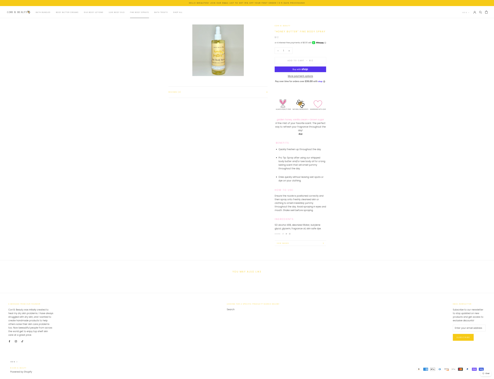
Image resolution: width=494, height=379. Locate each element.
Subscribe (463, 337)
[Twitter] (286, 234)
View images (283, 243)
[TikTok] (22, 341)
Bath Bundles (43, 12)
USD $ (464, 13)
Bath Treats (161, 12)
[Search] (480, 12)
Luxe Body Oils (117, 12)
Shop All (177, 12)
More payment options (300, 76)
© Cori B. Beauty (18, 368)
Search (231, 309)
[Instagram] (16, 341)
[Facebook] (283, 234)
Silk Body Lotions (93, 12)
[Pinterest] (289, 234)
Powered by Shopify (21, 371)
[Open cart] (486, 12)
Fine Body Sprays (139, 12)
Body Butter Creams (67, 12)
